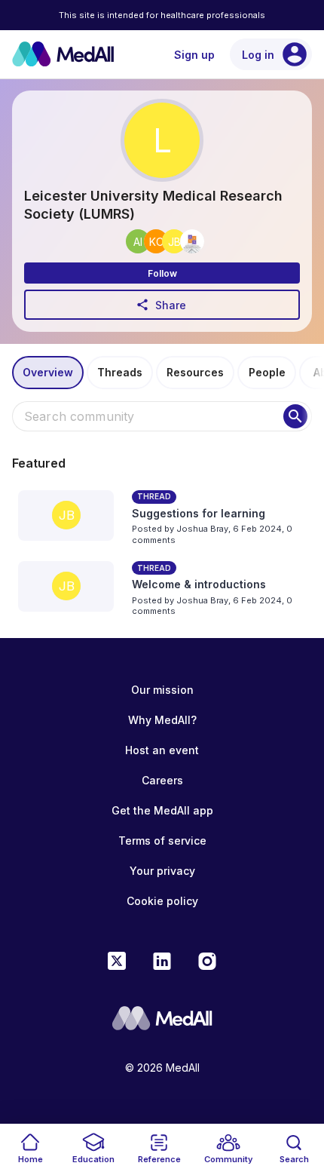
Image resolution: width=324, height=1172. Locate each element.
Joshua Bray (202, 528)
